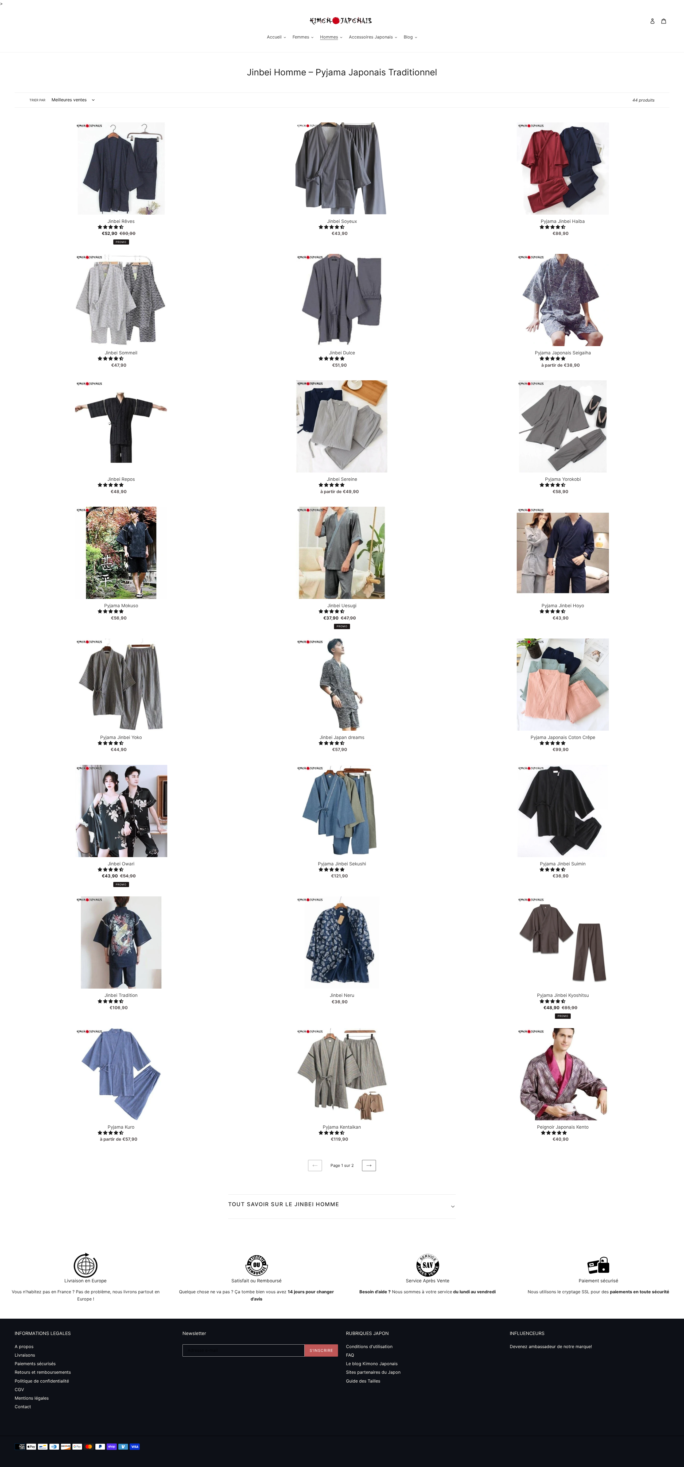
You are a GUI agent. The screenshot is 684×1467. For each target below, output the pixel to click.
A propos (24, 1346)
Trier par (37, 100)
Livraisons (25, 1355)
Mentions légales (32, 1398)
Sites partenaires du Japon (373, 1372)
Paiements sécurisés (35, 1363)
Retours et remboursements (43, 1372)
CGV (19, 1389)
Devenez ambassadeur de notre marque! (551, 1346)
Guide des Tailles (363, 1381)
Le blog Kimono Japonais (372, 1363)
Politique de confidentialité (42, 1381)
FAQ (350, 1355)
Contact (23, 1406)
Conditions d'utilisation (369, 1346)
